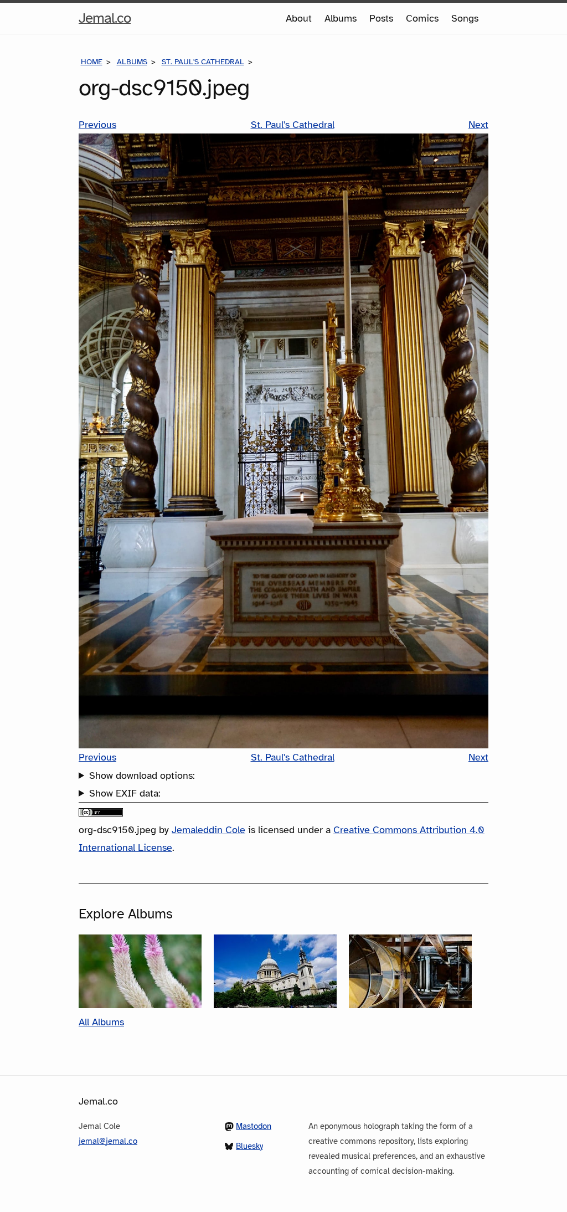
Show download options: (142, 775)
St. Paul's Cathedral (203, 61)
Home (91, 61)
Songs (464, 18)
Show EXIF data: (125, 793)
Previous (97, 125)
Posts (381, 18)
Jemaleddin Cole (208, 830)
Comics (422, 18)
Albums (340, 18)
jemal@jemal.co (108, 1141)
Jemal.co (105, 21)
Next (478, 125)
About (299, 18)
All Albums (101, 1022)
